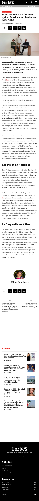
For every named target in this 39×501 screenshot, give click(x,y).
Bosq (3, 198)
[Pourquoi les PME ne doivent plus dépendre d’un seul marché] (31, 357)
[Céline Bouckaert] (20, 274)
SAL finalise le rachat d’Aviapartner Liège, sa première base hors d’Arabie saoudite (13, 379)
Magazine (30, 6)
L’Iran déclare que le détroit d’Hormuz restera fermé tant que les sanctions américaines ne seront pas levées (14, 404)
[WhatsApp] (24, 28)
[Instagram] (19, 456)
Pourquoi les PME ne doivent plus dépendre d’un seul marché (15, 356)
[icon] (3, 6)
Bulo (8, 80)
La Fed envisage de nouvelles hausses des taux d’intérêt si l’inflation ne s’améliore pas (14, 368)
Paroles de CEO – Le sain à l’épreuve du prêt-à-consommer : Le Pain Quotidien (14, 391)
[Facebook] (10, 28)
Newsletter (8, 6)
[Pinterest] (20, 28)
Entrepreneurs (6, 12)
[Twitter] (15, 28)
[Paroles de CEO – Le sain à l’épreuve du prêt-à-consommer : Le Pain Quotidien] (31, 392)
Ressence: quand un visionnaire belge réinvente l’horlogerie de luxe (29, 305)
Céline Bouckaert (9, 23)
